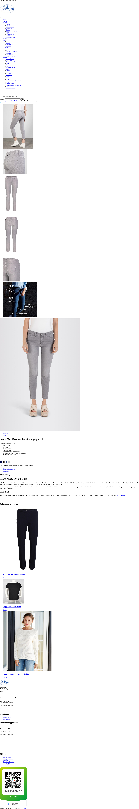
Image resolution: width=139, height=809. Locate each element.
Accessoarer (6, 48)
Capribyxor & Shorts (11, 31)
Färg (1, 460)
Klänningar (9, 28)
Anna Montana (10, 59)
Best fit (8, 43)
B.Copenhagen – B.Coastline (13, 80)
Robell (8, 63)
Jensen (8, 79)
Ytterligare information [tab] (9, 469)
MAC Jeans (9, 60)
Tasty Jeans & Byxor (11, 62)
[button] (1, 102)
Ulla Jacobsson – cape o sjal (13, 85)
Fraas (7, 82)
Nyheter (5, 21)
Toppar (8, 24)
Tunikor (8, 30)
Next (4, 435)
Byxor (4, 38)
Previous (5, 433)
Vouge (8, 86)
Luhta (7, 78)
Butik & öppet (6, 717)
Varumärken (6, 57)
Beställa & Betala (7, 757)
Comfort (8, 46)
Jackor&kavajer (10, 34)
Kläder (5, 22)
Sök (22, 99)
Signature (8, 73)
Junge (7, 76)
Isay (7, 66)
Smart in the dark (10, 88)
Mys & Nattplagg (10, 37)
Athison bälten (10, 83)
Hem (4, 19)
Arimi (7, 69)
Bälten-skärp (9, 54)
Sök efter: (2, 99)
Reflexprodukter (10, 56)
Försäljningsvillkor (8, 759)
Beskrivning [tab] (6, 468)
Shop (4, 101)
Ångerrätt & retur (7, 765)
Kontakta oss (6, 719)
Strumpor (8, 50)
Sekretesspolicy (7, 763)
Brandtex (8, 70)
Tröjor (8, 25)
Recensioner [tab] (6, 471)
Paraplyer (8, 53)
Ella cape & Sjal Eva (11, 51)
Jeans (4, 40)
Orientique (9, 75)
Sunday (8, 64)
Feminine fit (9, 44)
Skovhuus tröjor (10, 67)
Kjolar (8, 32)
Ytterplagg (6, 47)
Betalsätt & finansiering (9, 762)
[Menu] (0, 17)
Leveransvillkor (7, 760)
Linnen (8, 35)
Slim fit (8, 41)
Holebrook (9, 72)
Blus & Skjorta (10, 27)
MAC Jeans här (121, 495)
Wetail (24, 808)
